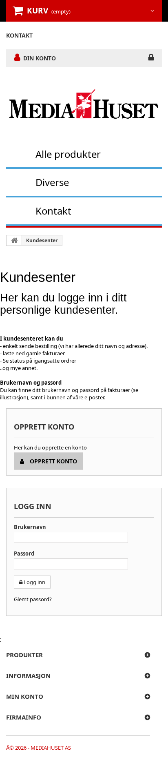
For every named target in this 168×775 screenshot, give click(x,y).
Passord (24, 553)
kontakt (19, 35)
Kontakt (53, 210)
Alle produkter (68, 154)
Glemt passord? (33, 599)
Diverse (52, 182)
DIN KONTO (39, 58)
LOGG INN (151, 58)
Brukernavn (30, 527)
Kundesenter (41, 240)
